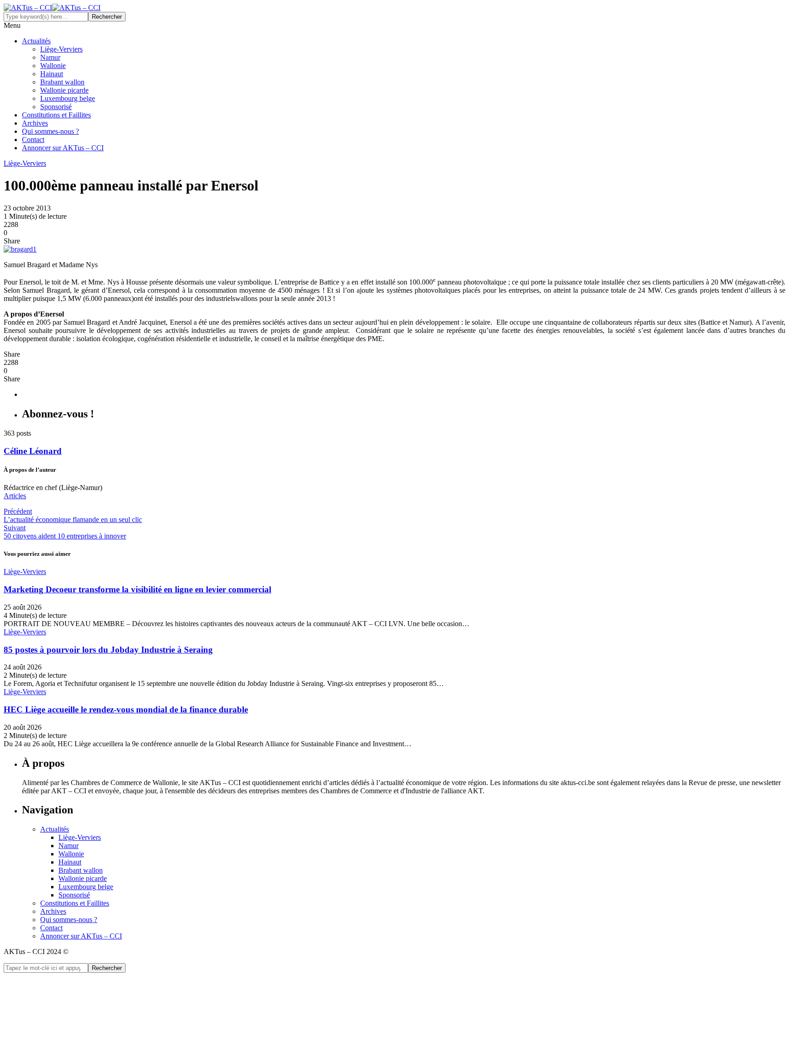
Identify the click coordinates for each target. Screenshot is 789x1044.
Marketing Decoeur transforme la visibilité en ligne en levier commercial (137, 591)
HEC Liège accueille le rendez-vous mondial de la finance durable (126, 711)
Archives (35, 125)
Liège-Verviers (61, 51)
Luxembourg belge (67, 100)
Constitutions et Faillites (56, 117)
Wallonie (53, 67)
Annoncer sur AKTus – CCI (63, 149)
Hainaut (51, 75)
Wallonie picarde (64, 92)
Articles (15, 497)
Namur (50, 59)
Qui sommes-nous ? (50, 133)
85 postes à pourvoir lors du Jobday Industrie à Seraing (108, 651)
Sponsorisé (56, 108)
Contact (33, 141)
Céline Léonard (33, 453)
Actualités (36, 43)
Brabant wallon (62, 84)
